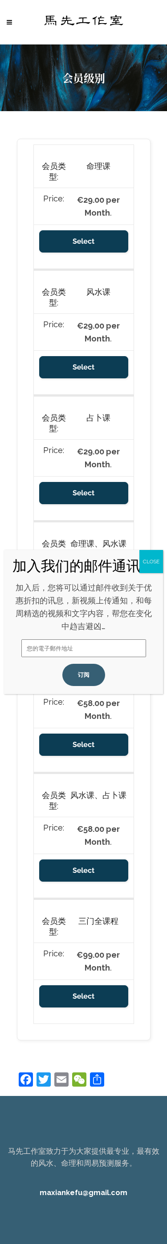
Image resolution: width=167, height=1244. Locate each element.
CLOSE (151, 561)
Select (83, 241)
